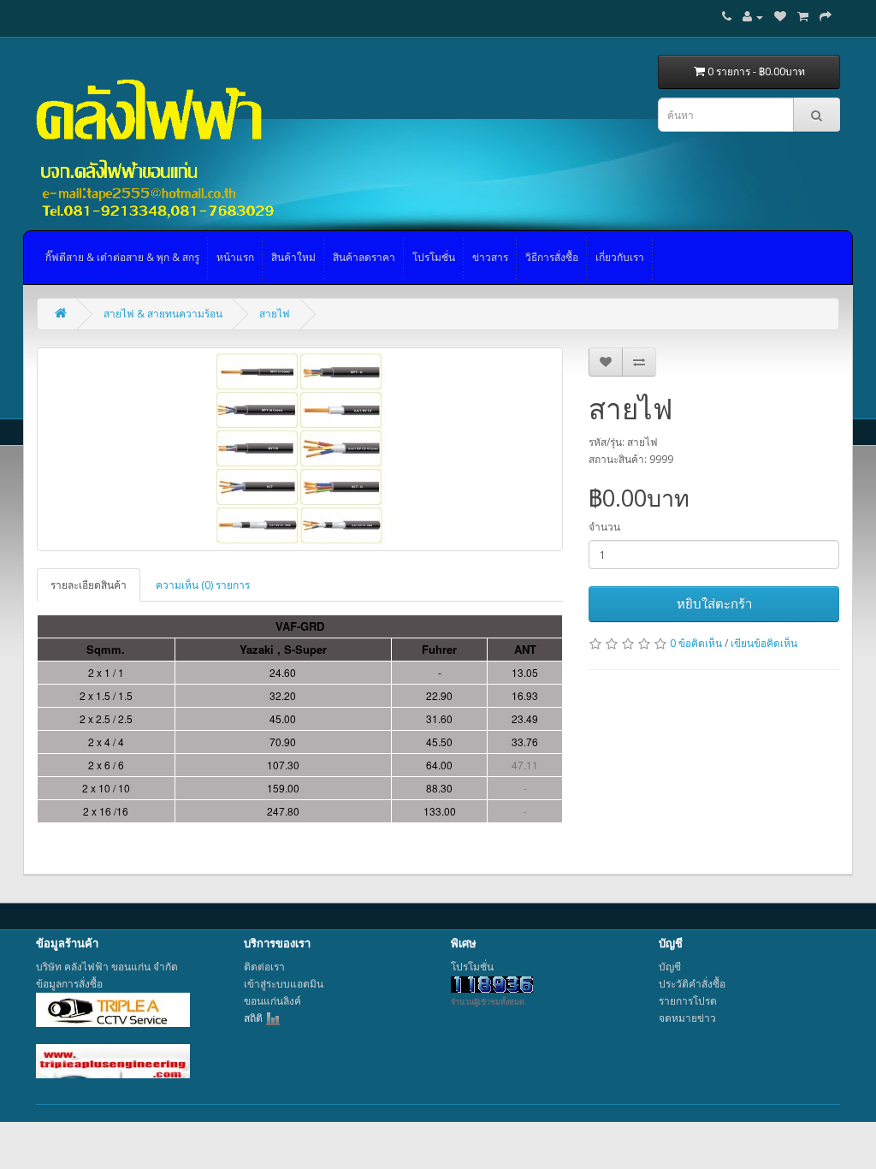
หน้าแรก (235, 257)
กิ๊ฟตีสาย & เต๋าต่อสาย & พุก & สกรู (122, 257)
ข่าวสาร (490, 257)
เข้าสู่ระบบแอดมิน (283, 983)
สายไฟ (274, 313)
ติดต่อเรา (264, 966)
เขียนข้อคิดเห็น (764, 643)
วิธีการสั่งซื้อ (551, 257)
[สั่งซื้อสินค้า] (826, 16)
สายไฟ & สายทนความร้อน (163, 313)
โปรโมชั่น (433, 257)
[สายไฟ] (300, 449)
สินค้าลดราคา (364, 257)
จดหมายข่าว (687, 1018)
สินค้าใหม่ (293, 257)
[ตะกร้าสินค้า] (802, 16)
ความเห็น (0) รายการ (203, 585)
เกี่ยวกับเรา (619, 257)
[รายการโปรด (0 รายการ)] (780, 16)
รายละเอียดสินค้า (88, 585)
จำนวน (604, 526)
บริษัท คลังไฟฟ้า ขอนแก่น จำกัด (107, 966)
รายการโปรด (688, 1001)
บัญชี (670, 966)
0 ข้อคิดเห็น (696, 643)
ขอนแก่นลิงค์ (272, 1001)
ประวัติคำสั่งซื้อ (692, 983)
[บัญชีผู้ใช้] (753, 16)
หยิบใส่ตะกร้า (714, 603)
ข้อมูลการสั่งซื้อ (69, 983)
